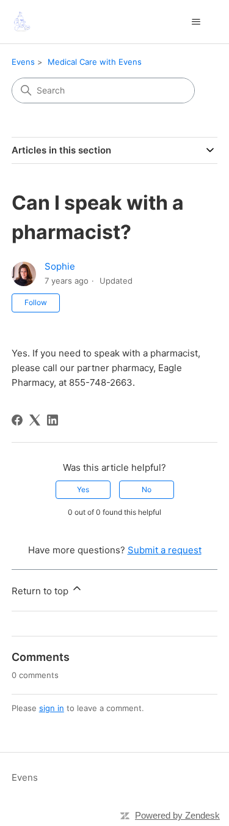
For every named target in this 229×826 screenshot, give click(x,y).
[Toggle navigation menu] (195, 22)
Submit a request (165, 550)
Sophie (60, 266)
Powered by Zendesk (177, 815)
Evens (23, 62)
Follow (35, 302)
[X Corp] (34, 420)
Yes (83, 489)
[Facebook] (17, 420)
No (146, 489)
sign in (51, 708)
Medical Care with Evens (95, 62)
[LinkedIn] (52, 420)
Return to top (41, 591)
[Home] (21, 21)
